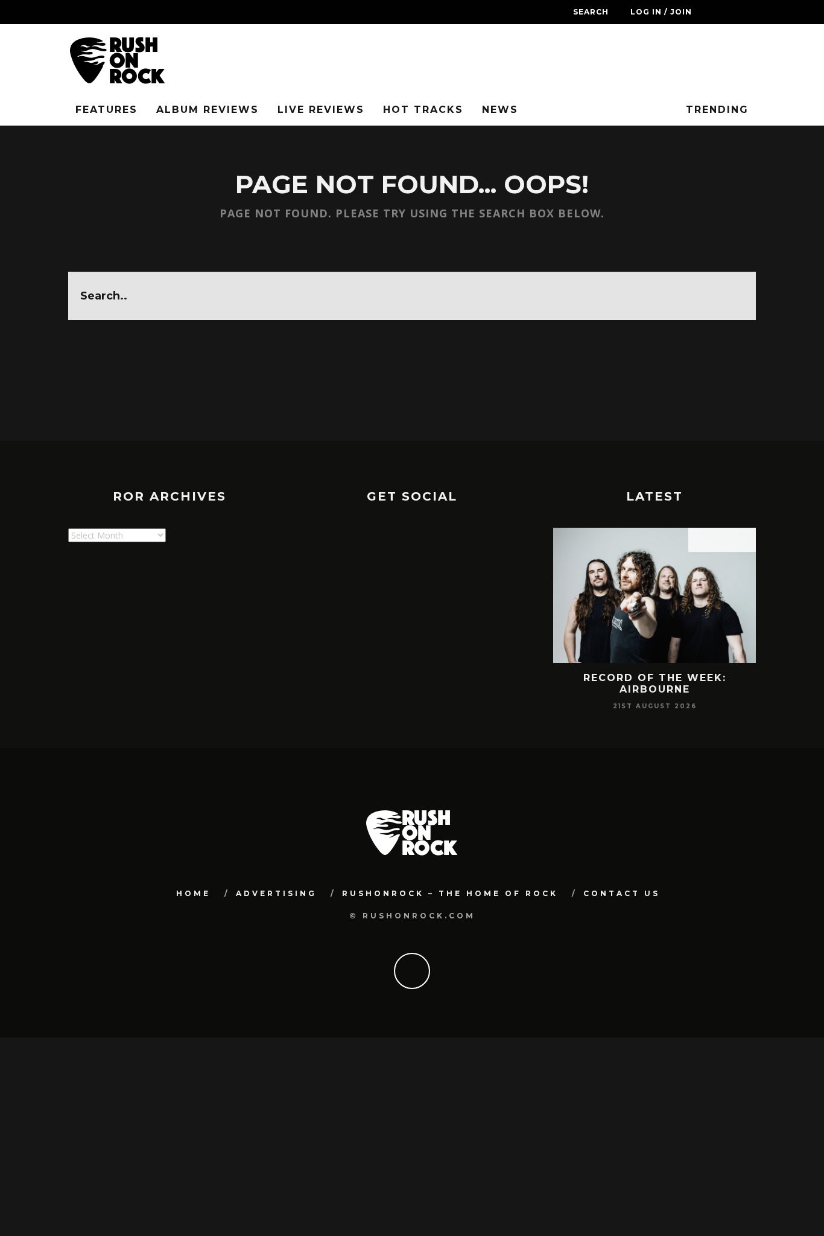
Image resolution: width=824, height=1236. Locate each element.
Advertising (276, 893)
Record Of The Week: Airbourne (654, 683)
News (500, 109)
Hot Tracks (423, 109)
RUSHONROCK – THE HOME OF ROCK (450, 893)
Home (193, 893)
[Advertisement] (287, 618)
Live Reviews (320, 109)
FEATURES (106, 109)
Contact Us (621, 893)
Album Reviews (207, 109)
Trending (715, 109)
